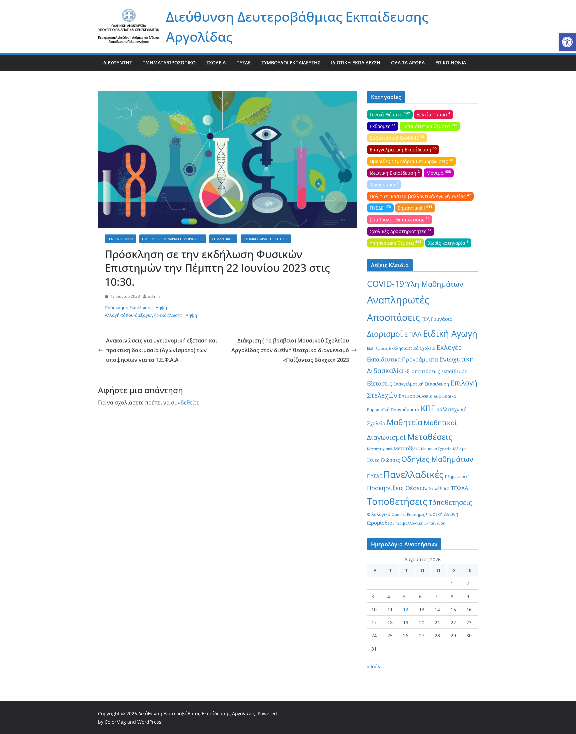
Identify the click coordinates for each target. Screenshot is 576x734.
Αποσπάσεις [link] (393, 317)
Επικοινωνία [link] (450, 62)
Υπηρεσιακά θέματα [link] (395, 242)
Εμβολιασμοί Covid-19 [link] (397, 137)
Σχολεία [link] (216, 62)
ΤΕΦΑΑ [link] (459, 488)
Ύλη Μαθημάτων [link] (434, 284)
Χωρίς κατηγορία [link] (448, 242)
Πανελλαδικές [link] (413, 474)
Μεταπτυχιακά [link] (379, 449)
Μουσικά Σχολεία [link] (436, 449)
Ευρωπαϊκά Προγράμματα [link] (393, 410)
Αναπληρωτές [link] (398, 299)
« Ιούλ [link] (373, 666)
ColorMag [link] (115, 722)
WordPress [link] (149, 722)
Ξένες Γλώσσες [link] (383, 460)
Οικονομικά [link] (384, 184)
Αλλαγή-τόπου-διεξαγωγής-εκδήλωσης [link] (143, 315)
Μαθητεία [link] (404, 422)
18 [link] (390, 622)
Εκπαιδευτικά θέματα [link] (429, 125)
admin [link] (154, 296)
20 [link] (421, 622)
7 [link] (436, 596)
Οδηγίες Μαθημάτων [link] (437, 459)
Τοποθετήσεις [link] (397, 501)
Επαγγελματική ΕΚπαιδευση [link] (421, 384)
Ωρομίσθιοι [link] (380, 522)
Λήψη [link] (161, 307)
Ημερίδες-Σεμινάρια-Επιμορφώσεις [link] (172, 238)
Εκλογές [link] (449, 347)
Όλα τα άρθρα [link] (408, 62)
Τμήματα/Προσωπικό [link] (169, 62)
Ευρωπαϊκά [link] (445, 396)
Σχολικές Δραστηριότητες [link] (265, 238)
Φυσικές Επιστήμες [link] (408, 514)
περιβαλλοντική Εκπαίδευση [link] (420, 523)
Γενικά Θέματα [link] (120, 238)
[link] (567, 42)
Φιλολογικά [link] (378, 514)
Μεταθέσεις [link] (429, 436)
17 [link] (374, 622)
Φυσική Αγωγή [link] (442, 514)
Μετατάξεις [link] (407, 448)
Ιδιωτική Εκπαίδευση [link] (355, 62)
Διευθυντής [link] (117, 62)
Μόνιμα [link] (438, 172)
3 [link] (372, 596)
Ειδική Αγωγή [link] (450, 333)
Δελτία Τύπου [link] (433, 114)
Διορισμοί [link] (385, 334)
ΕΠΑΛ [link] (413, 334)
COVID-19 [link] (385, 283)
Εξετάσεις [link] (379, 383)
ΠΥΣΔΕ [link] (243, 62)
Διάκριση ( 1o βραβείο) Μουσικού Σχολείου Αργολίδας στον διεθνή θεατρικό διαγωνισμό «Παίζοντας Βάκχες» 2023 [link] (290, 350)
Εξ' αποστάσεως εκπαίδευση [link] (436, 371)
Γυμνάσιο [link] (441, 319)
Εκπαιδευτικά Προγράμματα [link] (402, 359)
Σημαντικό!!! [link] (223, 238)
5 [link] (404, 596)
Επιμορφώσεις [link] (415, 396)
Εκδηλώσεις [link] (377, 348)
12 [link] (405, 609)
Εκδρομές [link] (383, 125)
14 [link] (437, 609)
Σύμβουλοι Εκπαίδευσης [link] (290, 62)
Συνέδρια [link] (439, 488)
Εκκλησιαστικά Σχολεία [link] (412, 348)
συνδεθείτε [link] (185, 402)
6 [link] (420, 596)
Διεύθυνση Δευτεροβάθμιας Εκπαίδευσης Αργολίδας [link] (196, 713)
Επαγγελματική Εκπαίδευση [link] (403, 149)
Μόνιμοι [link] (460, 449)
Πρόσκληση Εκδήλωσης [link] (128, 307)
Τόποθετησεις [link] (450, 502)
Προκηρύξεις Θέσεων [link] (397, 488)
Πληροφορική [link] (457, 476)
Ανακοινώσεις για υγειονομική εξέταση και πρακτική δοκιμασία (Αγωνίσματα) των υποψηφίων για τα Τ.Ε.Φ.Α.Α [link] (161, 350)
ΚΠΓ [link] (428, 408)
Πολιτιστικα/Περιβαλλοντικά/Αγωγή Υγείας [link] (420, 195)
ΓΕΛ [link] (425, 318)
